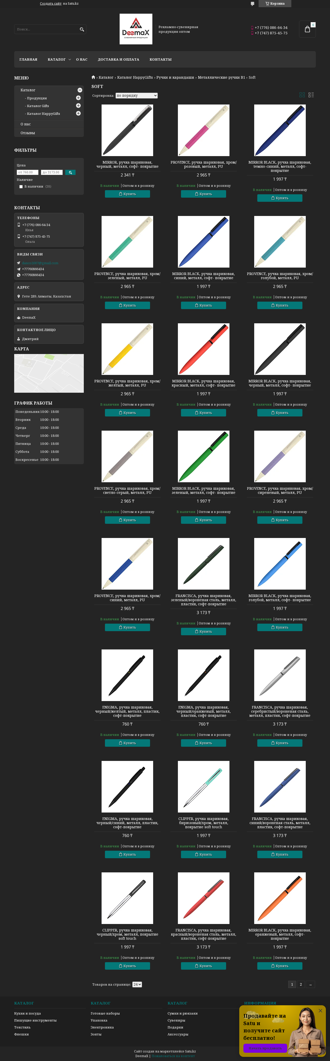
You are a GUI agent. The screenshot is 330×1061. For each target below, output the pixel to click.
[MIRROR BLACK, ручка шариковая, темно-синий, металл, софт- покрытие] (280, 130)
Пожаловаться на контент (173, 1056)
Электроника (102, 1027)
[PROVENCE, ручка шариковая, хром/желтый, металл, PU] (127, 349)
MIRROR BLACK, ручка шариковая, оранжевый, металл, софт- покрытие (280, 934)
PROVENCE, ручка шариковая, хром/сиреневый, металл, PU (280, 490)
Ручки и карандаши (175, 77)
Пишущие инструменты (35, 1020)
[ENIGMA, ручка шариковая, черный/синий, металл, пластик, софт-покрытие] (127, 787)
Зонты (96, 1034)
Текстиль (22, 1027)
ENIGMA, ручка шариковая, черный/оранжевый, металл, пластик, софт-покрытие (203, 711)
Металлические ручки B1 (221, 77)
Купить (129, 193)
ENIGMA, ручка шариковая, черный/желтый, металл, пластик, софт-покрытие (127, 711)
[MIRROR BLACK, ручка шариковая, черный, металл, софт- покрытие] (280, 349)
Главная (28, 59)
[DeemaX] (136, 29)
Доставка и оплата (118, 59)
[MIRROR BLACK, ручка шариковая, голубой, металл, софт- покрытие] (280, 564)
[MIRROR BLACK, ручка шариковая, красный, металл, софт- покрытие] (203, 349)
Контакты (161, 59)
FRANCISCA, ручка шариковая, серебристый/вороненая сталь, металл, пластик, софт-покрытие (279, 711)
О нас (81, 59)
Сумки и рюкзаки (183, 1013)
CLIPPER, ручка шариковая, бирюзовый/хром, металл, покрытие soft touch (203, 823)
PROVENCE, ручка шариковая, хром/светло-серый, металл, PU (127, 490)
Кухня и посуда (27, 1013)
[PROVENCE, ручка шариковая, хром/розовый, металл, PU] (203, 130)
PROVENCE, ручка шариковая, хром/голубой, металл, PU (280, 276)
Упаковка (99, 1020)
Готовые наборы (105, 1013)
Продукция (37, 98)
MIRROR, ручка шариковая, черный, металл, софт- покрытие (127, 164)
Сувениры (176, 1020)
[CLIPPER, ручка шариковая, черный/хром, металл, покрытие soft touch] (127, 898)
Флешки (21, 1034)
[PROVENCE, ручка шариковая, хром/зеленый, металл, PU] (127, 242)
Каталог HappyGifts (135, 77)
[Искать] (81, 29)
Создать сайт (51, 3)
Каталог (57, 59)
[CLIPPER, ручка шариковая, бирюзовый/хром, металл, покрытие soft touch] (203, 787)
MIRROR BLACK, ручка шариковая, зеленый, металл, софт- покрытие (203, 490)
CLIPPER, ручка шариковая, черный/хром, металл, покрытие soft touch (127, 934)
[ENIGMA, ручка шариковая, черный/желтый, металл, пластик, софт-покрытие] (127, 675)
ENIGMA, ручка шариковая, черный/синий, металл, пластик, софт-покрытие (127, 823)
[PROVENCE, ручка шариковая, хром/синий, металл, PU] (127, 564)
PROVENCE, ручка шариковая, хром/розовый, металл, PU (204, 164)
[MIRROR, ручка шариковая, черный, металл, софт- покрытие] (127, 130)
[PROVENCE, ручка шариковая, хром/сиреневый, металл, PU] (280, 456)
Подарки (175, 1027)
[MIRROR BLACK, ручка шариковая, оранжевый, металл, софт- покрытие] (280, 898)
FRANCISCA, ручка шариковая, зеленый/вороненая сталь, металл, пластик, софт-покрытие (203, 600)
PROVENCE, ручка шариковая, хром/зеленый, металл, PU (127, 276)
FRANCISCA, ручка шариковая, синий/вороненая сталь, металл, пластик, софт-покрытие (280, 823)
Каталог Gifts (38, 105)
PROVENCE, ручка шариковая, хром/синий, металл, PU (127, 598)
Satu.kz (190, 1051)
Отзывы (28, 133)
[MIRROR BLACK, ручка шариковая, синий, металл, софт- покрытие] (203, 242)
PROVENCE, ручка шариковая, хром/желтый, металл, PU (127, 383)
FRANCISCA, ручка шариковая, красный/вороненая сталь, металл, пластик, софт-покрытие (203, 934)
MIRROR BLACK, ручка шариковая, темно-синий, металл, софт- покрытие (280, 166)
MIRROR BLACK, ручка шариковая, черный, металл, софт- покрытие (280, 383)
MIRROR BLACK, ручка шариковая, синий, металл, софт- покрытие (203, 276)
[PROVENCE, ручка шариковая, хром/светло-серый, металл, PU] (127, 456)
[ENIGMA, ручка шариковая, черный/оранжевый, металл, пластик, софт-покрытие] (203, 675)
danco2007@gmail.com (40, 263)
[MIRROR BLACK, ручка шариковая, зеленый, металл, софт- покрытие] (203, 456)
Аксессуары (178, 1034)
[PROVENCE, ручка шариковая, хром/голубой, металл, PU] (280, 242)
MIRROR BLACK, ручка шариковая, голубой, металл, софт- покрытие (280, 598)
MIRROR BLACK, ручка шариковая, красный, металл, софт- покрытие (203, 383)
